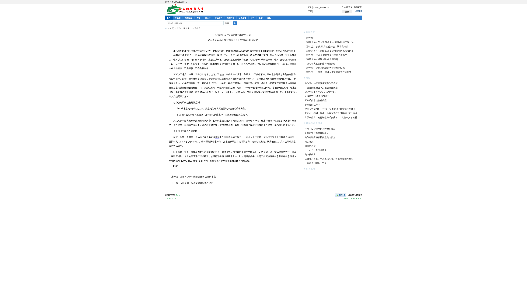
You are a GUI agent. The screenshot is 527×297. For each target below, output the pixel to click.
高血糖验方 (310, 154)
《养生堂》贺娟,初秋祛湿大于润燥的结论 (325, 68)
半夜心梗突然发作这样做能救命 (320, 63)
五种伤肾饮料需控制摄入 (317, 133)
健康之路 (188, 18)
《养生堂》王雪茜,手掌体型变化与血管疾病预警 (328, 72)
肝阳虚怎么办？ (312, 105)
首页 (168, 18)
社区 (269, 18)
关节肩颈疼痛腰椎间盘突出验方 (320, 137)
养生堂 (177, 18)
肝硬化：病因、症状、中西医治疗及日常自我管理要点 (331, 113)
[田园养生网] (185, 12)
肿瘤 (199, 18)
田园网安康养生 (355, 195)
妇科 (252, 18)
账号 (310, 7)
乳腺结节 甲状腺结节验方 (317, 96)
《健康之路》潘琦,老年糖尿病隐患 (321, 59)
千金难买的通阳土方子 (316, 163)
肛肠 (261, 18)
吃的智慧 (309, 142)
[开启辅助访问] (361, 2)
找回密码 (358, 7)
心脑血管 (242, 18)
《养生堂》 (310, 38)
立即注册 (358, 11)
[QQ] (340, 195)
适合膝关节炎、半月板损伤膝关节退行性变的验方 (329, 159)
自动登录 (348, 7)
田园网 (234, 40)
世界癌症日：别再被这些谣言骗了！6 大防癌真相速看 (331, 117)
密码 (310, 11)
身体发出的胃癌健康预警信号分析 (321, 83)
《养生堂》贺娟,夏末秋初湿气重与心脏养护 (326, 55)
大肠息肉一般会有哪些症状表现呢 (196, 183)
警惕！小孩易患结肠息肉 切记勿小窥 (198, 176)
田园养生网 (166, 28)
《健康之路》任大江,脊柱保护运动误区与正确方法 (329, 42)
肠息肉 (186, 28)
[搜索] (235, 23)
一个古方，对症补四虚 (316, 150)
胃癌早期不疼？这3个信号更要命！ (322, 92)
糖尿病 (208, 18)
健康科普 (230, 18)
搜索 (227, 23)
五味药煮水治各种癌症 (316, 100)
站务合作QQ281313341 (176, 2)
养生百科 (218, 18)
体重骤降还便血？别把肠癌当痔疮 (321, 87)
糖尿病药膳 (310, 146)
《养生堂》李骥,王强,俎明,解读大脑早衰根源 (326, 46)
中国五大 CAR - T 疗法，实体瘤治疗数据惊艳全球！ (330, 109)
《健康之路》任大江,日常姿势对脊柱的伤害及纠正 (329, 51)
